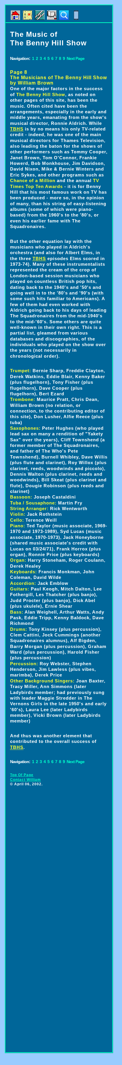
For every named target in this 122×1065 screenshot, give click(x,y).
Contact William (25, 780)
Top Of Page (21, 775)
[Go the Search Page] (64, 17)
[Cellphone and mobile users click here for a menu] (76, 17)
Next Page (75, 58)
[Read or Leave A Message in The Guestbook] (51, 17)
